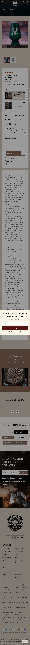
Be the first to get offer (15, 328)
